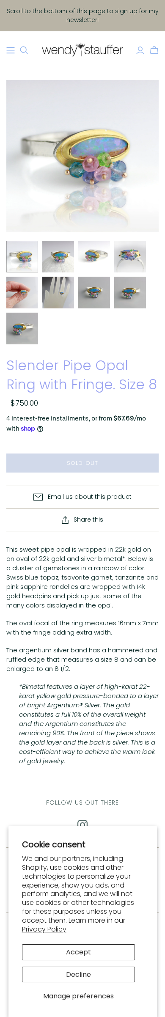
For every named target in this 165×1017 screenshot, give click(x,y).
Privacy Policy (44, 929)
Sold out (82, 463)
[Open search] (24, 50)
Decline (78, 974)
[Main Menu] (10, 50)
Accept (78, 952)
